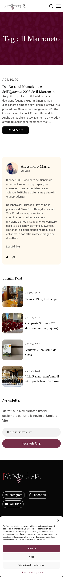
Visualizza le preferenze (31, 565)
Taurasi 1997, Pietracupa (41, 299)
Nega (31, 556)
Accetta (31, 548)
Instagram (15, 495)
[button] (58, 520)
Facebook (39, 495)
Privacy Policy (37, 572)
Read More (15, 130)
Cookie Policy (24, 572)
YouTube (15, 504)
